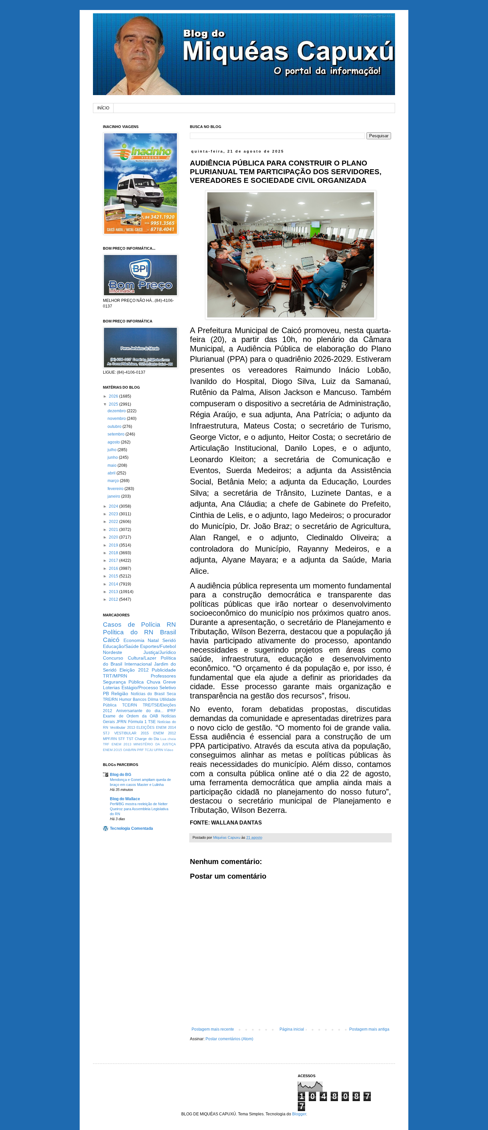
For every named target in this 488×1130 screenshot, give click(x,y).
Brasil (168, 632)
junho (113, 457)
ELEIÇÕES (145, 727)
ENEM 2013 (121, 744)
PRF (140, 750)
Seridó (169, 640)
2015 (114, 576)
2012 (114, 599)
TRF (106, 744)
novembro (117, 418)
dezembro (117, 411)
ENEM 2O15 (112, 750)
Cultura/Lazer (142, 658)
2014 (114, 584)
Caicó (111, 639)
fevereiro (116, 488)
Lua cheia (168, 739)
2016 (114, 568)
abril (112, 473)
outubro (115, 426)
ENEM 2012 (164, 733)
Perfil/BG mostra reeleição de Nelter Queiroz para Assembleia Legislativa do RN (139, 809)
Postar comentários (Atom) (229, 1039)
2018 (114, 553)
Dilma (153, 699)
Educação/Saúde (121, 646)
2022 (114, 521)
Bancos (139, 699)
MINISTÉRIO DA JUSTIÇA (154, 744)
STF (121, 739)
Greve (169, 682)
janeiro (114, 496)
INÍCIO (103, 108)
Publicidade (164, 670)
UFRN (158, 750)
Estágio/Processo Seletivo (149, 687)
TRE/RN (110, 699)
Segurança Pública (123, 682)
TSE (152, 721)
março (114, 480)
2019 (114, 545)
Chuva (153, 682)
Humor (125, 699)
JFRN (121, 721)
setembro (116, 434)
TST (129, 739)
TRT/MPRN (115, 676)
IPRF (171, 710)
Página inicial (292, 1029)
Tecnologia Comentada (131, 828)
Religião (119, 693)
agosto (114, 442)
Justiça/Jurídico (159, 652)
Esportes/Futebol (158, 646)
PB (106, 693)
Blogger (299, 1114)
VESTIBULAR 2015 (131, 733)
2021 (114, 529)
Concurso (113, 658)
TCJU (149, 750)
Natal (153, 640)
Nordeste (112, 652)
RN (171, 624)
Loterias (111, 687)
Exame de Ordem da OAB (130, 716)
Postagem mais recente (213, 1029)
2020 (114, 537)
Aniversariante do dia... (139, 710)
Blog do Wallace (125, 799)
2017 (114, 560)
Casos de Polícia (131, 624)
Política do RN (128, 632)
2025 (114, 404)
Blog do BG (120, 774)
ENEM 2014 (166, 727)
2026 (114, 396)
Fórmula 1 (137, 721)
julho (113, 449)
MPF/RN (110, 739)
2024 (114, 506)
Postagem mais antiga (369, 1029)
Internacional (138, 664)
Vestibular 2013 (122, 727)
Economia (133, 640)
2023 (114, 514)
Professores (163, 676)
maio (113, 465)
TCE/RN (129, 705)
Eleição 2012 (134, 670)
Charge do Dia (147, 739)
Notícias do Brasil (148, 693)
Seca (171, 693)
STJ (106, 733)
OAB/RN (129, 750)
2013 (114, 591)
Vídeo (168, 750)
